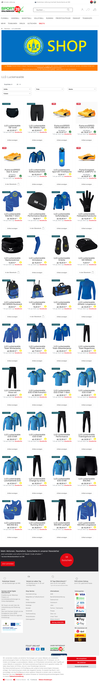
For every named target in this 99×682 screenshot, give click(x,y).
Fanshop (76, 18)
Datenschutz (54, 599)
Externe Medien (21, 679)
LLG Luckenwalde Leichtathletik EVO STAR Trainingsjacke (12, 480)
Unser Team (54, 616)
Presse (52, 611)
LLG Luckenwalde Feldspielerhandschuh (86, 215)
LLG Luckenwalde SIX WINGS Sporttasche (62, 303)
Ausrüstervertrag (31, 594)
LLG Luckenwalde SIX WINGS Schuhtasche (87, 259)
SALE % (42, 23)
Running (49, 18)
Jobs (51, 605)
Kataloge (28, 605)
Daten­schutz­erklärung (16, 676)
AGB (51, 594)
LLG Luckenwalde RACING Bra (12, 524)
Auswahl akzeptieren (81, 666)
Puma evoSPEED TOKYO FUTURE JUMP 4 (86, 127)
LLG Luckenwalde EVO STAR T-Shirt (62, 391)
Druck (22, 23)
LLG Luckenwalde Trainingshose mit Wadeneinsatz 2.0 (86, 436)
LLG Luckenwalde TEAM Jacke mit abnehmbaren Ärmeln (37, 347)
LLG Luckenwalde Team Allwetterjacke (61, 347)
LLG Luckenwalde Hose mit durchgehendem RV (12, 391)
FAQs (27, 599)
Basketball (27, 18)
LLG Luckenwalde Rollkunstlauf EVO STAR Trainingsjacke (37, 171)
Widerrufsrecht (55, 619)
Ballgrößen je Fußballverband (35, 597)
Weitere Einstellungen (45, 679)
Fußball (5, 18)
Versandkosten (18, 132)
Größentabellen (30, 602)
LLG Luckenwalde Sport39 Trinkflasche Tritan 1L (62, 171)
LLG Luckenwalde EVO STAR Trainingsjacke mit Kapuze (62, 480)
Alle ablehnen (81, 662)
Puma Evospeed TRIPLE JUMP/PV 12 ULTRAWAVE (87, 171)
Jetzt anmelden (8, 564)
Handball (15, 18)
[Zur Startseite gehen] (1, 28)
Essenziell (9, 679)
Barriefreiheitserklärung (57, 597)
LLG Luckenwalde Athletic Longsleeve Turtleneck (87, 303)
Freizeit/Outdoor (63, 18)
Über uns (53, 613)
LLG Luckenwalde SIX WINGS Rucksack (12, 303)
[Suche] (68, 10)
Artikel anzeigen (12, 140)
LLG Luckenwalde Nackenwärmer (12, 259)
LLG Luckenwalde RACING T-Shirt (12, 215)
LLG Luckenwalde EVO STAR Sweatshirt (12, 436)
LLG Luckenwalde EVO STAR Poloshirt (37, 391)
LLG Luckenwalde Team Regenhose (87, 347)
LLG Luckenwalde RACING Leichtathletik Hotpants (87, 480)
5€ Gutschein (67, 558)
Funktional (34, 679)
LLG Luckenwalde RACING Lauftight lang (62, 524)
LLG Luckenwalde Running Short (37, 524)
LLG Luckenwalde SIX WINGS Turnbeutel (37, 303)
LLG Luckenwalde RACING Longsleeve (86, 524)
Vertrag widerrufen (58, 622)
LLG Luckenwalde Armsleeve (37, 259)
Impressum (53, 602)
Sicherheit (29, 611)
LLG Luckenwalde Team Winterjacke (12, 347)
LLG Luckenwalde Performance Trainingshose (62, 436)
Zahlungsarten (30, 619)
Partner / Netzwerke (56, 608)
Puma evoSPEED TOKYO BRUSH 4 (62, 127)
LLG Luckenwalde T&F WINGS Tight (37, 127)
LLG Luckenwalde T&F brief (12, 127)
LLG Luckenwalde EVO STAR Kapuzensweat (87, 391)
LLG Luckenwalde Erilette (62, 259)
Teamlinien (12, 23)
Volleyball (39, 18)
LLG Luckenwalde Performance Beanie (37, 215)
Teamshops (87, 18)
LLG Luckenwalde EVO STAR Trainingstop (37, 436)
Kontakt (28, 608)
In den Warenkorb (10, 184)
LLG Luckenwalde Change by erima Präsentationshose (37, 480)
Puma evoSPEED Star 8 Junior (12, 171)
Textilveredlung (30, 613)
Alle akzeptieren (81, 658)
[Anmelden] (82, 10)
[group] (62, 113)
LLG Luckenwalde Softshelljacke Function (62, 215)
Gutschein (32, 23)
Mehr (3, 23)
